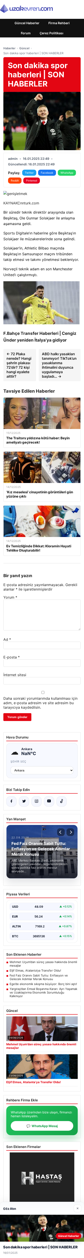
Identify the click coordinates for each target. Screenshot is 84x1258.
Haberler (9, 48)
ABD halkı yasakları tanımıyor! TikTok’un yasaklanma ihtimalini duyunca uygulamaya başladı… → (59, 365)
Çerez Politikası (51, 33)
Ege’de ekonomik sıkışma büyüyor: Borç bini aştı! (43, 984)
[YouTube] (49, 801)
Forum (26, 33)
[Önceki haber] (61, 832)
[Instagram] (36, 801)
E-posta (11, 657)
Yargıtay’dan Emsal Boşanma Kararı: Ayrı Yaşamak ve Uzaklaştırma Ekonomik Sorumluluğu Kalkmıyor (43, 992)
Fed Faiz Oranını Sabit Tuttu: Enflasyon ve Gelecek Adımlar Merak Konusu (39, 977)
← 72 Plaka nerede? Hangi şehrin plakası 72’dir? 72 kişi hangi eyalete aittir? (18, 365)
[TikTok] (61, 801)
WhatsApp (66, 172)
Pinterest (31, 180)
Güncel (24, 48)
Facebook (47, 172)
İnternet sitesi (14, 675)
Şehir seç (18, 761)
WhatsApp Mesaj (42, 1126)
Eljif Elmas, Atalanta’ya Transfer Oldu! (35, 970)
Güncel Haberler (27, 23)
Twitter (29, 172)
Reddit (15, 180)
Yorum (10, 597)
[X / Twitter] (24, 801)
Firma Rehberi (59, 23)
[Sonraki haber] (70, 832)
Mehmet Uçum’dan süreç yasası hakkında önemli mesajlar (43, 963)
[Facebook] (11, 801)
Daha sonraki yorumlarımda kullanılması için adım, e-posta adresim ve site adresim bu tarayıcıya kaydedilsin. (40, 703)
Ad (7, 639)
